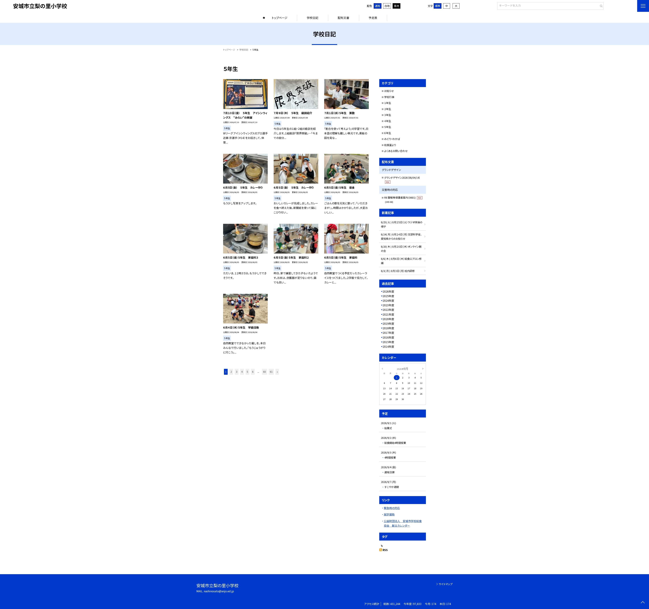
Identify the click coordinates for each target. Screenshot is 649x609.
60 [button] (264, 371)
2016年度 (388, 337)
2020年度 (388, 319)
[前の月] (382, 368)
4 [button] (242, 371)
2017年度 (388, 333)
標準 (437, 6)
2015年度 (388, 342)
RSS (385, 550)
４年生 (387, 121)
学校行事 (389, 97)
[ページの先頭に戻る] (642, 602)
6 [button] (253, 371)
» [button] (277, 371)
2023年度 (388, 305)
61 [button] (271, 371)
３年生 (387, 115)
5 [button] (247, 371)
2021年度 (388, 314)
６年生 (387, 133)
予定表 (373, 18)
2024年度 (388, 300)
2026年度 (388, 291)
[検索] (601, 5)
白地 (387, 6)
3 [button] (236, 371)
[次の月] (422, 368)
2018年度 (388, 328)
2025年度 (388, 296)
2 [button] (231, 371)
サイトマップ (446, 584)
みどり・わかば (392, 139)
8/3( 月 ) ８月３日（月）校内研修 (398, 271)
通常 (377, 6)
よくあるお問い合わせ (395, 151)
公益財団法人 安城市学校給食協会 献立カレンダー (403, 523)
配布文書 (343, 18)
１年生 (387, 103)
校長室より (390, 145)
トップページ (279, 18)
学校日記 (312, 18)
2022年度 (388, 310)
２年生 (387, 109)
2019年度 (388, 323)
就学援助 (389, 514)
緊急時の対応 (392, 508)
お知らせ (389, 91)
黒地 (396, 6)
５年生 (387, 127)
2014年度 (388, 346)
